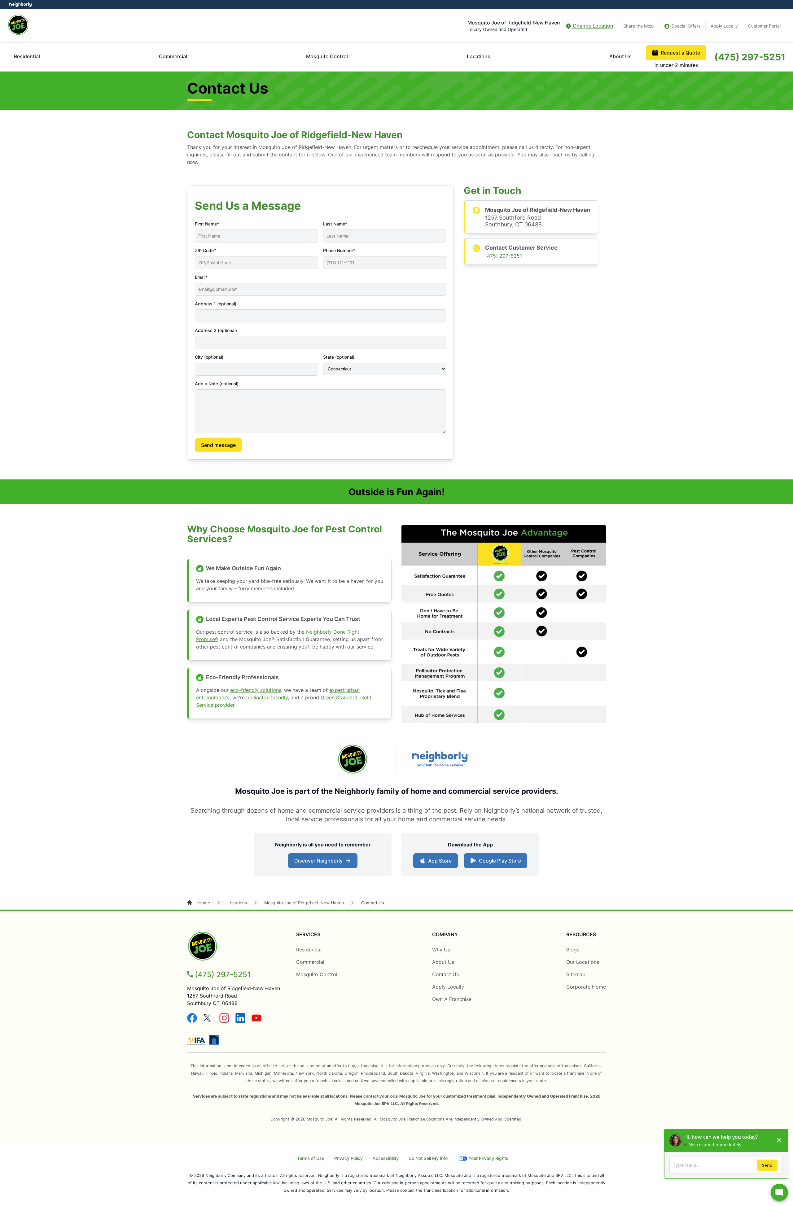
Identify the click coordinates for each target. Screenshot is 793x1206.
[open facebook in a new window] (192, 1021)
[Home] (190, 902)
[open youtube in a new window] (256, 1021)
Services (308, 934)
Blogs (572, 949)
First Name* (207, 223)
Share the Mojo (638, 25)
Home (204, 902)
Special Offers (686, 25)
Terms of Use (310, 1158)
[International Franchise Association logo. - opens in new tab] (197, 1041)
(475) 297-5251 (750, 57)
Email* (201, 277)
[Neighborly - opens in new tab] (440, 760)
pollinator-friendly (267, 697)
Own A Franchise (451, 999)
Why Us (441, 949)
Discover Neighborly (318, 861)
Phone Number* (339, 250)
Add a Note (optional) (217, 383)
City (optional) (209, 357)
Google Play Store (500, 861)
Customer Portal (764, 25)
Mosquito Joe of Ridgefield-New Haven (304, 902)
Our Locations (582, 962)
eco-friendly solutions (255, 690)
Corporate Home (586, 987)
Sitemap (575, 974)
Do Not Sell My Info (428, 1158)
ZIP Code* (205, 250)
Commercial (173, 56)
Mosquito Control (327, 56)
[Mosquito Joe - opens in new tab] (352, 760)
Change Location (592, 26)
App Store (440, 861)
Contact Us (445, 974)
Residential (27, 56)
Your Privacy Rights (488, 1158)
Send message (218, 445)
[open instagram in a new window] (224, 1021)
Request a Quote (680, 53)
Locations (478, 56)
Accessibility (386, 1158)
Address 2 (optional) (216, 330)
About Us (620, 56)
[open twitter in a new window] (208, 1021)
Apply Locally (724, 25)
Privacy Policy (348, 1158)
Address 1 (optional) (215, 303)
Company (445, 934)
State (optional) (338, 357)
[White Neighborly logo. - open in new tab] (20, 4)
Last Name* (335, 223)
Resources (581, 934)
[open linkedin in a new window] (240, 1021)
